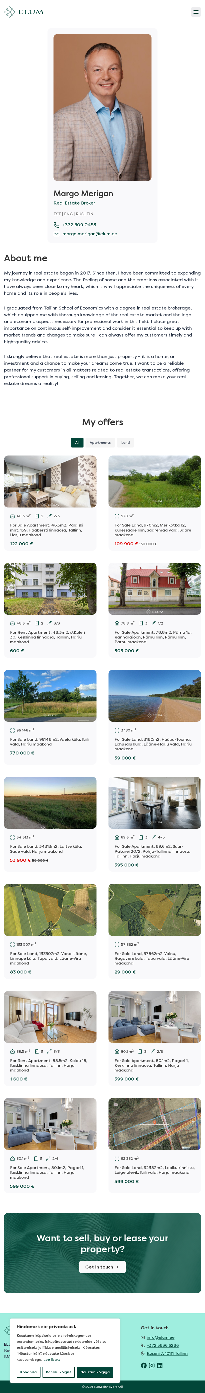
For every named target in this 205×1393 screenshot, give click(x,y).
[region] (65, 1350)
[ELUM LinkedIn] (160, 1365)
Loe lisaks (52, 1360)
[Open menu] (196, 12)
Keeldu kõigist (58, 1372)
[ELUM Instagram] (152, 1365)
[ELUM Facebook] (144, 1365)
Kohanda (28, 1372)
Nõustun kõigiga (95, 1372)
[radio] (77, 443)
